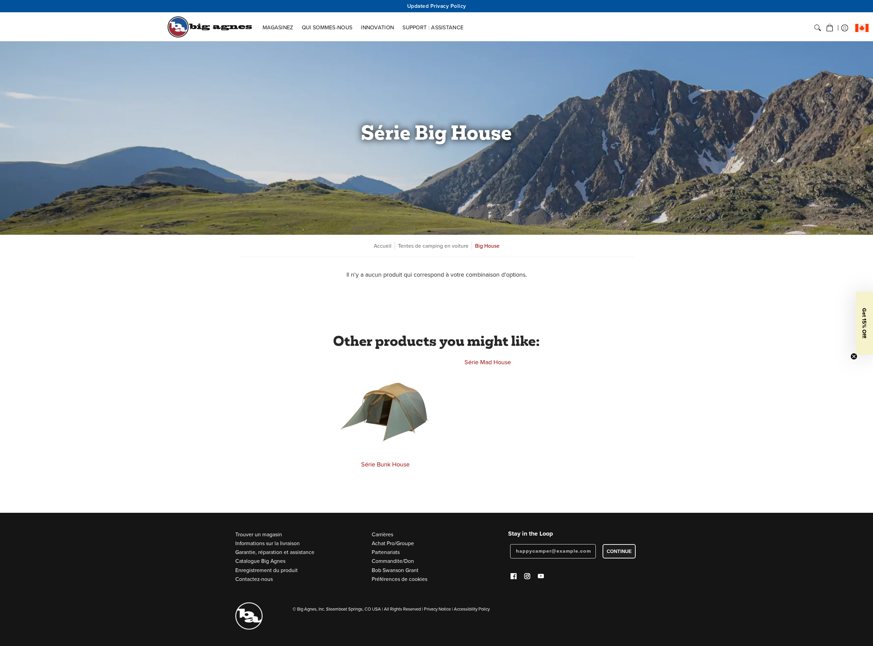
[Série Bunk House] (385, 406)
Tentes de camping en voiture (433, 245)
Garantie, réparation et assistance (274, 552)
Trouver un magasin (258, 534)
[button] (830, 28)
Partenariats (386, 552)
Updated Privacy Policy (436, 6)
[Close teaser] (853, 356)
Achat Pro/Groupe (393, 543)
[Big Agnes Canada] (209, 27)
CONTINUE (619, 551)
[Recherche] (817, 28)
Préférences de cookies (399, 579)
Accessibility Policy (472, 609)
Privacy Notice (437, 609)
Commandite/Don (393, 561)
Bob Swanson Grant (395, 570)
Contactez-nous (254, 579)
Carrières (382, 534)
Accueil (382, 245)
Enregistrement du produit (266, 570)
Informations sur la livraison (267, 543)
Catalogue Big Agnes (260, 561)
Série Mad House (487, 362)
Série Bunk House (385, 464)
